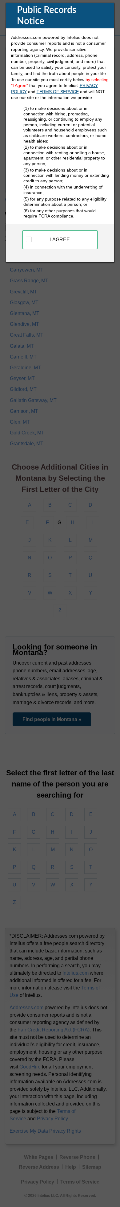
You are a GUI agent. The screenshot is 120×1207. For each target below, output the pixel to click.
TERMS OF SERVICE (58, 91)
